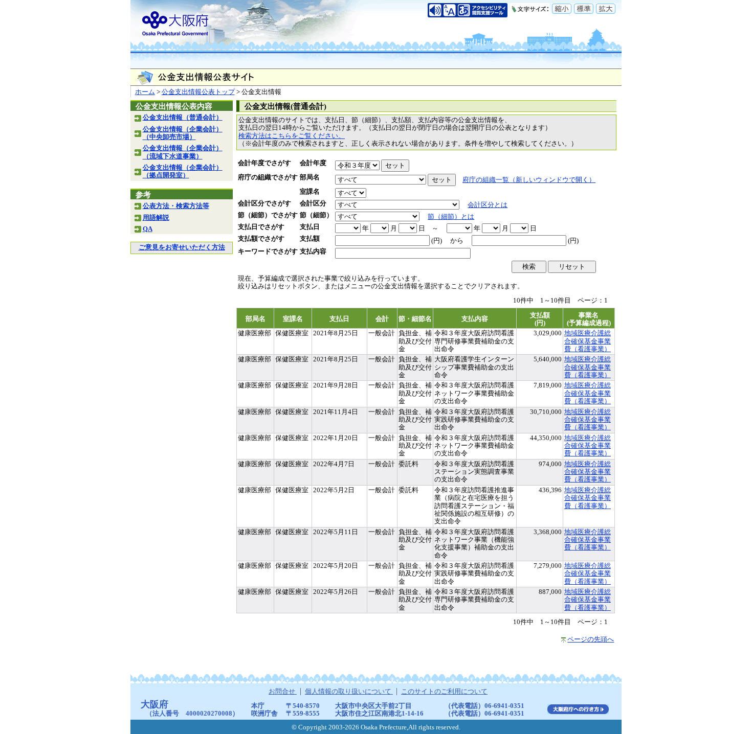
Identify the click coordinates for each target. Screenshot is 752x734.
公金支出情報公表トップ (198, 92)
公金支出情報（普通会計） (183, 117)
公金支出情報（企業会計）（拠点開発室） (183, 171)
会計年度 (313, 163)
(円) (436, 240)
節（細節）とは (451, 216)
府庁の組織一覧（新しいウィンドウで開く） (528, 180)
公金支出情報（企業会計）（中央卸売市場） (183, 133)
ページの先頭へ (590, 639)
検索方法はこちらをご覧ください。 (291, 136)
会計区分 (313, 203)
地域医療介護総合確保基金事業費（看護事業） (587, 341)
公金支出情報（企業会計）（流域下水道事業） (183, 152)
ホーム (145, 92)
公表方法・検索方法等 (176, 206)
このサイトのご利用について (444, 691)
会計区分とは (487, 205)
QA (147, 229)
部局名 (310, 177)
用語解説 (156, 217)
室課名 (310, 191)
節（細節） (316, 215)
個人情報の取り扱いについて (349, 691)
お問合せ (283, 691)
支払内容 (313, 251)
